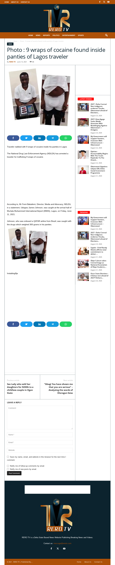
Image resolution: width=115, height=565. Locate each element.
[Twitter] (104, 2)
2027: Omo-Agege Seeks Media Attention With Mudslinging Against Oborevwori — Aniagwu (99, 124)
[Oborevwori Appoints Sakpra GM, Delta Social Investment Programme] (83, 169)
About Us (15, 2)
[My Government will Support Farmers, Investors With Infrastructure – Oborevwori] (83, 139)
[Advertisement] (40, 181)
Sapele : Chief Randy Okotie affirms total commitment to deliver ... (99, 250)
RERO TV (12, 62)
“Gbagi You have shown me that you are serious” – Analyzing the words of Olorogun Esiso (58, 388)
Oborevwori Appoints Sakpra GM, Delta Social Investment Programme (99, 169)
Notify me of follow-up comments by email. (27, 466)
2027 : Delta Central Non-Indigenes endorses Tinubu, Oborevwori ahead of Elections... (99, 108)
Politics (56, 35)
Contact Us (25, 2)
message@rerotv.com (62, 543)
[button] (106, 35)
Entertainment (68, 35)
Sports (81, 35)
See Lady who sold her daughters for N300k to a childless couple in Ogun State (20, 388)
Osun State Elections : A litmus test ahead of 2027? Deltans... (99, 275)
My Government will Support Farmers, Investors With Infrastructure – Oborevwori (99, 140)
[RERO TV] (57, 18)
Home (6, 2)
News (38, 35)
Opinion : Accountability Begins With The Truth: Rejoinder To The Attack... (99, 155)
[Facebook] (99, 2)
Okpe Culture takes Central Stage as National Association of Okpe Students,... (99, 263)
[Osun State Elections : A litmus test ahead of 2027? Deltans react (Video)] (83, 277)
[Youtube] (108, 2)
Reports (46, 35)
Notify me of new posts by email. (23, 469)
